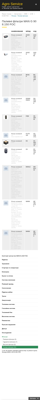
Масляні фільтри (9, 344)
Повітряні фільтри (9, 339)
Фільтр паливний (16, 35)
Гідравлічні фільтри (10, 342)
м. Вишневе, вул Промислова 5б (12, 8)
